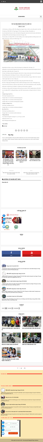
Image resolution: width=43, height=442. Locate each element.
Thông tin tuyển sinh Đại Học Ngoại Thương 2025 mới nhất (17, 281)
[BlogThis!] (3, 123)
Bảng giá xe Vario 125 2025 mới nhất (12, 397)
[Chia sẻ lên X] (4, 123)
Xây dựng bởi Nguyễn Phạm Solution (30, 440)
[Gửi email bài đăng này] (2, 123)
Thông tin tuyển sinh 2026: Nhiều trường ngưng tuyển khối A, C (21, 161)
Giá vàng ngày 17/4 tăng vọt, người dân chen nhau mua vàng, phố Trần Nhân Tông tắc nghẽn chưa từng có (8, 162)
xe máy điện (16, 308)
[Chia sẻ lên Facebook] (5, 123)
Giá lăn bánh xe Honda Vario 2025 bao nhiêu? (14, 296)
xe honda (9, 308)
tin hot (5, 126)
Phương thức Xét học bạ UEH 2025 (13, 266)
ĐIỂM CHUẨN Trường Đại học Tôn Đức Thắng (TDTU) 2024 (16, 288)
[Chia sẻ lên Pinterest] (7, 123)
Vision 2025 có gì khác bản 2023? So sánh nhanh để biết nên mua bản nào (18, 411)
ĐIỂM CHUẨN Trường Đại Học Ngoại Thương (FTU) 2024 (16, 273)
